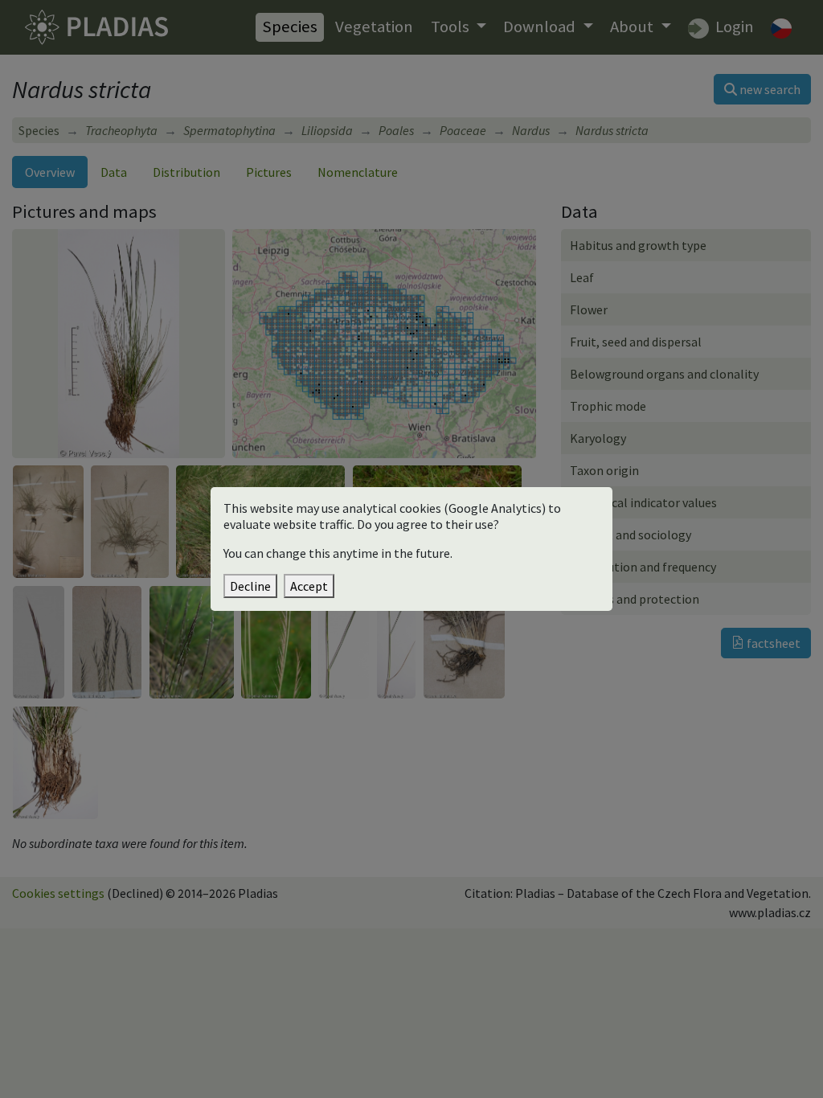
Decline (250, 586)
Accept (309, 586)
